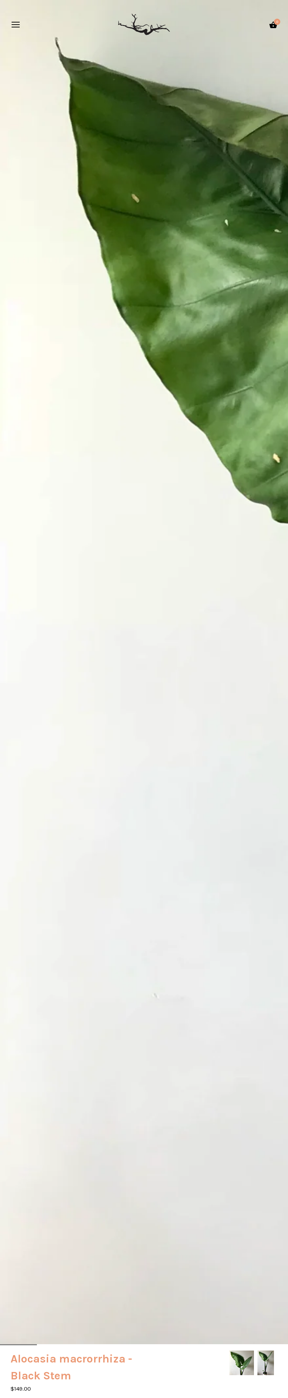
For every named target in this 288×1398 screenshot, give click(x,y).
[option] (241, 1363)
